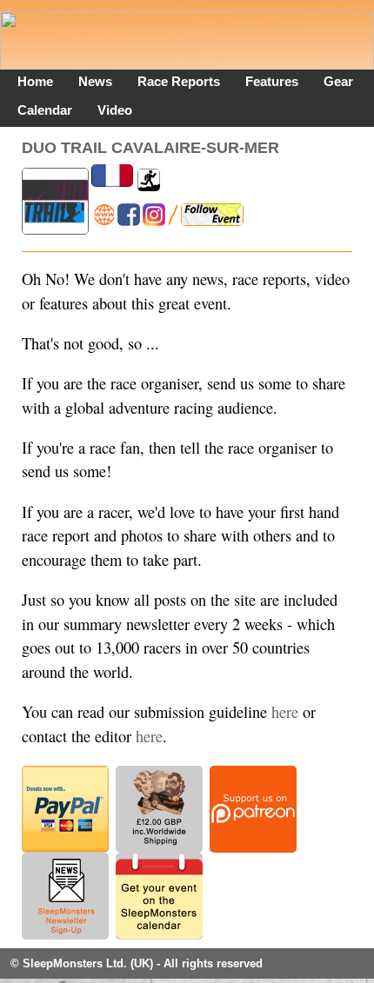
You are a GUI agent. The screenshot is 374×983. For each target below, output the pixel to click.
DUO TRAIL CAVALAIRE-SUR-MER (150, 147)
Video (114, 110)
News (95, 81)
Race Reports (178, 81)
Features (271, 81)
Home (35, 81)
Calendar (44, 110)
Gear (338, 81)
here (284, 711)
